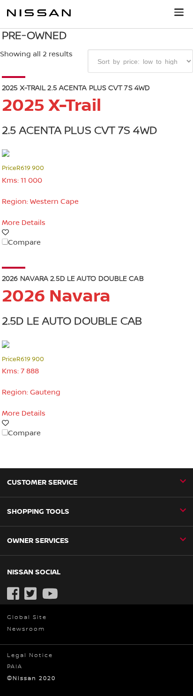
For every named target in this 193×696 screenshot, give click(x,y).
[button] (179, 12)
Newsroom (26, 629)
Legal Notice (30, 655)
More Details (23, 222)
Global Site (27, 617)
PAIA (14, 666)
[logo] (39, 14)
